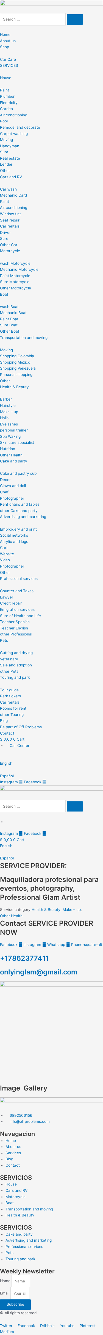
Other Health (11, 916)
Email (5, 1293)
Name (6, 1281)
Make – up (72, 909)
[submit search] (75, 19)
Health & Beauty (46, 909)
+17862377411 (24, 958)
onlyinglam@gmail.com (38, 972)
